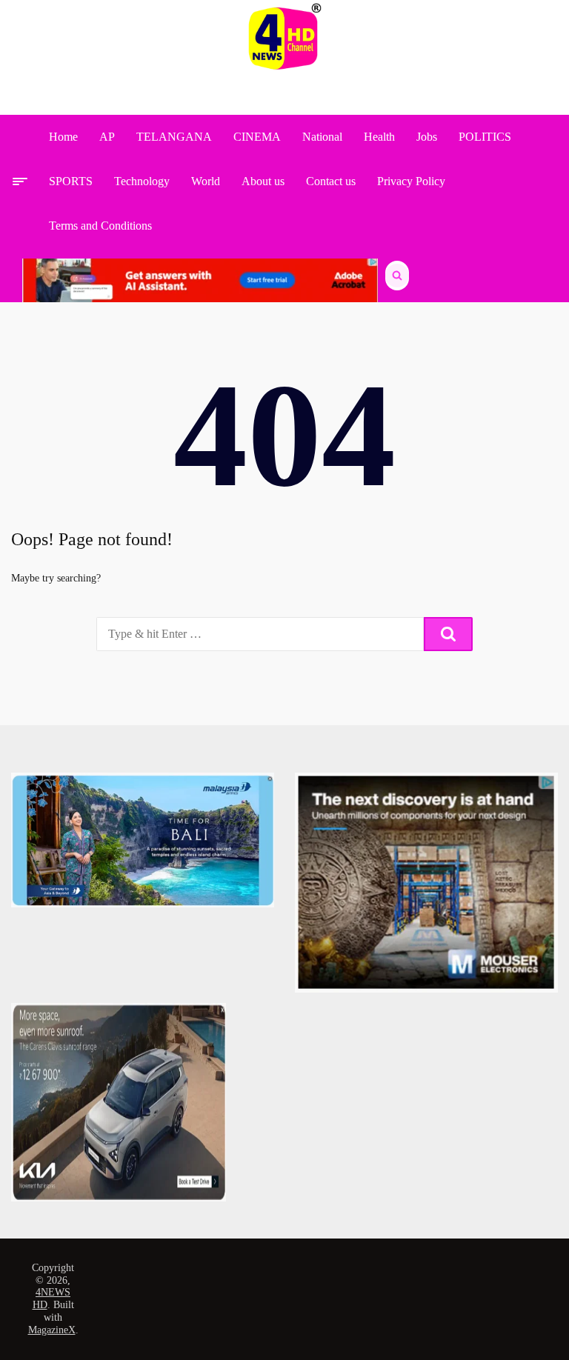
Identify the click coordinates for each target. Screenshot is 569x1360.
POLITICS (485, 136)
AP (107, 136)
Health (379, 136)
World (205, 181)
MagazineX (52, 1330)
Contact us (331, 181)
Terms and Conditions (100, 225)
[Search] (448, 634)
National (322, 136)
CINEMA (257, 136)
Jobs (426, 136)
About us (263, 181)
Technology (142, 181)
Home (63, 136)
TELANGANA (174, 136)
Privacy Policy (411, 181)
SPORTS (71, 181)
